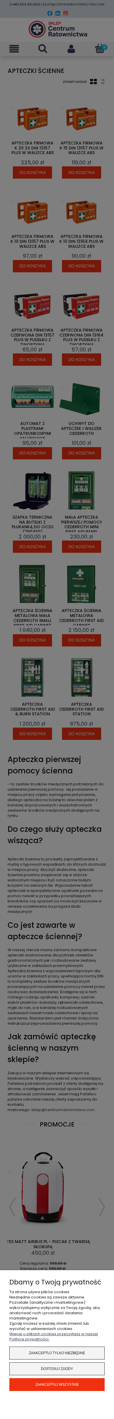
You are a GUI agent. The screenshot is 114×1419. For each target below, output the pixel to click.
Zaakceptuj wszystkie (57, 1385)
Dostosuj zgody (57, 1369)
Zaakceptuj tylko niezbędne (57, 1353)
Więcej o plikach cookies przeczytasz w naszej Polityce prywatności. (53, 1336)
